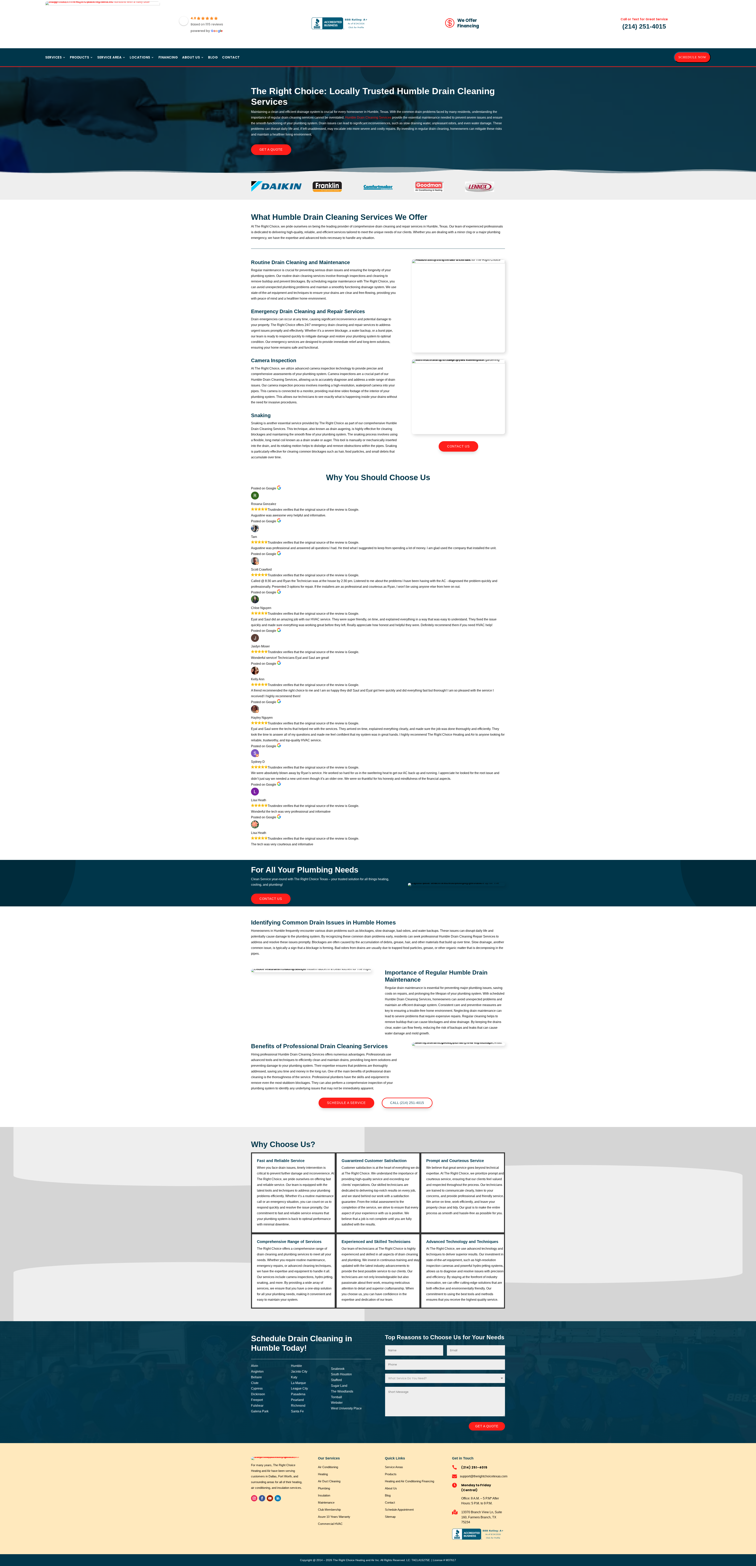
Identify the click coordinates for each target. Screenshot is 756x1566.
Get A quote (486, 1426)
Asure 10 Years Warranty (334, 1516)
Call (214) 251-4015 (407, 1103)
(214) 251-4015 (644, 26)
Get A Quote (271, 149)
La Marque (298, 1383)
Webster (337, 1402)
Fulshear (257, 1405)
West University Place (346, 1408)
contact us (458, 446)
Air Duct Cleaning (329, 1481)
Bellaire (256, 1377)
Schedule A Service (346, 1103)
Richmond (298, 1405)
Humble (296, 1365)
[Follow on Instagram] (254, 1498)
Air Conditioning (328, 1467)
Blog (213, 58)
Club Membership (329, 1509)
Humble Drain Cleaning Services (368, 117)
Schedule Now (692, 57)
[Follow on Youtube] (270, 1498)
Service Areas (394, 1467)
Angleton (257, 1371)
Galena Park (260, 1411)
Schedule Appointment (399, 1509)
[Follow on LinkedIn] (278, 1498)
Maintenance (326, 1502)
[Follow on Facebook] (262, 1498)
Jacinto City (299, 1371)
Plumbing (324, 1488)
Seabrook (338, 1368)
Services (53, 58)
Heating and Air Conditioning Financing (409, 1481)
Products (79, 58)
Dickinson (258, 1394)
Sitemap (390, 1516)
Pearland (297, 1400)
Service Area (109, 58)
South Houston (341, 1374)
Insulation (324, 1495)
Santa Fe (297, 1411)
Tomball (336, 1397)
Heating (323, 1474)
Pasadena (298, 1394)
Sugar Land (339, 1385)
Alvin (254, 1365)
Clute (254, 1383)
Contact (231, 58)
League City (299, 1388)
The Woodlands (342, 1391)
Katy (294, 1377)
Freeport (257, 1400)
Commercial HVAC (330, 1523)
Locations (140, 58)
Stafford (336, 1380)
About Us (191, 58)
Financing (168, 58)
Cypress (257, 1388)
